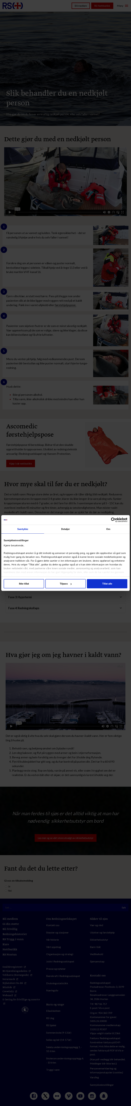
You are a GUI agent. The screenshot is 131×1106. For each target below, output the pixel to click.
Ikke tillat (24, 583)
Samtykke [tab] (22, 529)
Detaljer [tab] (65, 529)
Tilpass (64, 583)
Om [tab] (108, 529)
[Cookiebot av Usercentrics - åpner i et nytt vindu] (113, 520)
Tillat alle (107, 583)
